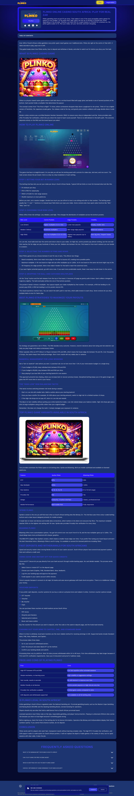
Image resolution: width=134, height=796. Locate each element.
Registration (110, 2)
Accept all (93, 789)
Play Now (31, 21)
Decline (102, 789)
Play (100, 2)
